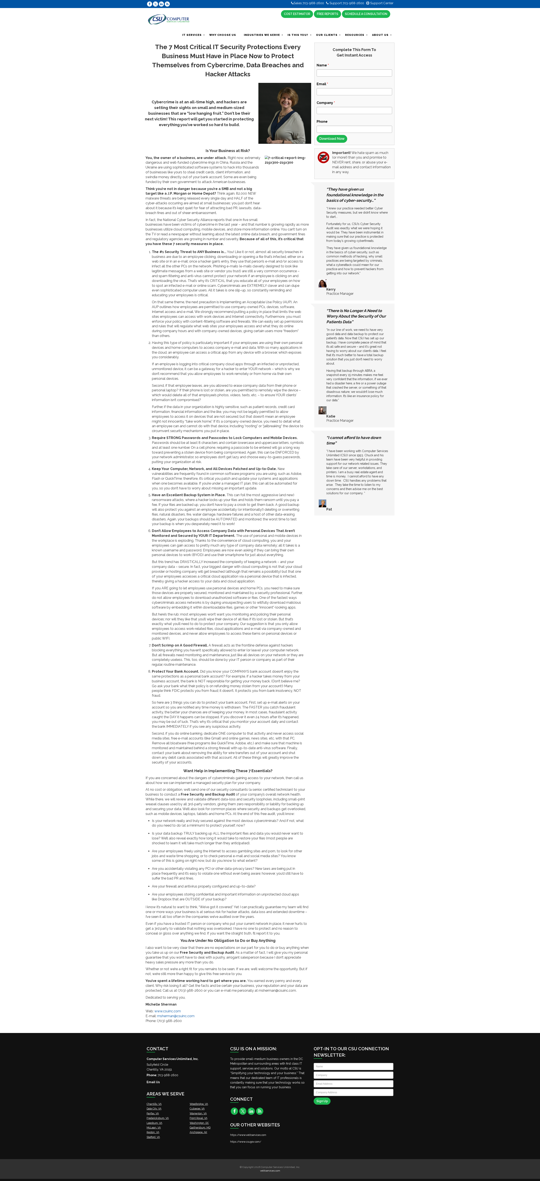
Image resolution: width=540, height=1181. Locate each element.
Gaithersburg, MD (200, 1127)
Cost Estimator (297, 14)
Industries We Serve (262, 34)
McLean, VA (154, 1127)
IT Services (192, 34)
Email (322, 84)
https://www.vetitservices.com (248, 1135)
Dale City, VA (154, 1108)
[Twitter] (155, 4)
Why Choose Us (222, 34)
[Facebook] (150, 4)
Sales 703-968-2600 (309, 3)
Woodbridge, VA (199, 1104)
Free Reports (327, 14)
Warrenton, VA (198, 1113)
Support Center (381, 3)
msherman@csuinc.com (175, 1016)
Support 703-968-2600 (346, 3)
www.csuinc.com (167, 1011)
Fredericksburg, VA (158, 1118)
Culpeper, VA (197, 1108)
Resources (354, 34)
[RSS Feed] (167, 4)
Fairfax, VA (153, 1113)
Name (323, 65)
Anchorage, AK (198, 1132)
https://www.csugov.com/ (245, 1141)
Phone (322, 122)
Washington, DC (199, 1122)
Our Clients (327, 34)
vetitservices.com (270, 1170)
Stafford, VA (153, 1137)
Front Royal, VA (198, 1118)
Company (326, 103)
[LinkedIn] (161, 4)
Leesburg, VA (154, 1122)
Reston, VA (153, 1132)
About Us (380, 34)
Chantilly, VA (154, 1104)
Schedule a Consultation (366, 14)
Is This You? (298, 34)
